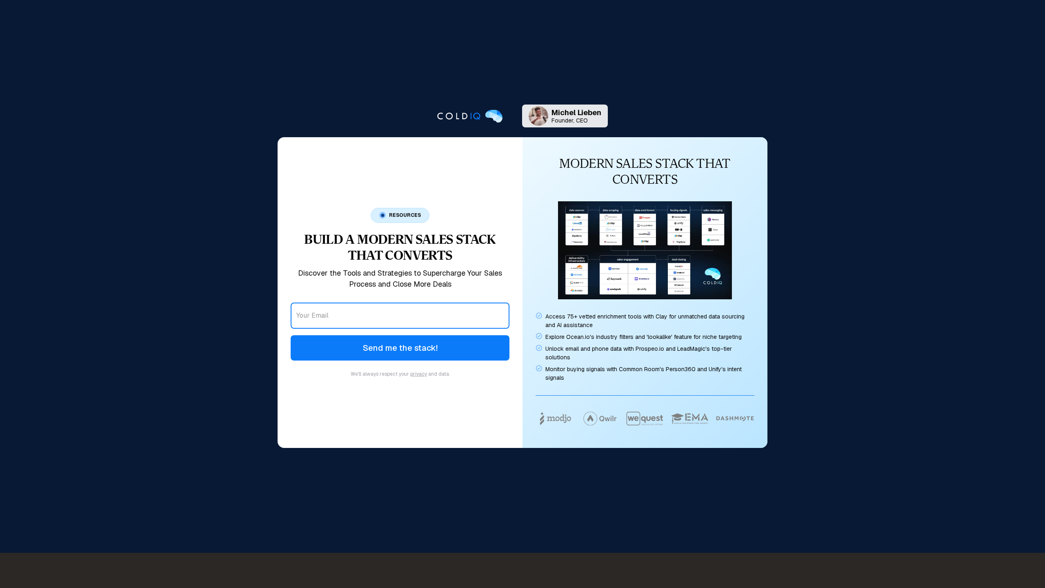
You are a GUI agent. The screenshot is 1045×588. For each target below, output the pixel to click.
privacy (418, 374)
